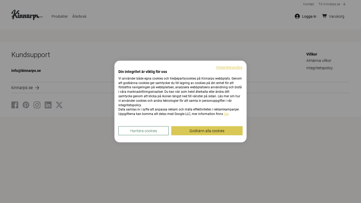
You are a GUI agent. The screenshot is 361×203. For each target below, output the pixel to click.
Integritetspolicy (229, 67)
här (226, 114)
